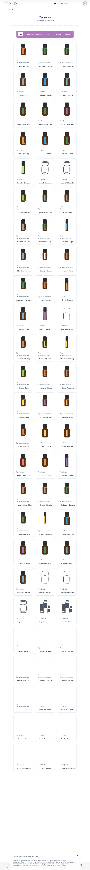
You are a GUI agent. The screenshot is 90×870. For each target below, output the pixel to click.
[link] (13, 10)
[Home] (12, 3)
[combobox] (56, 3)
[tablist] (45, 34)
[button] (85, 3)
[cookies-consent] (77, 855)
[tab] (20, 34)
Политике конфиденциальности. (43, 864)
